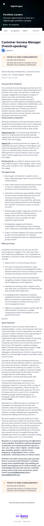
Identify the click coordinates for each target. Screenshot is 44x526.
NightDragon (17, 6)
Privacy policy (17, 521)
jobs (5, 31)
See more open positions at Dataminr (22, 502)
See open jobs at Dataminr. (16, 60)
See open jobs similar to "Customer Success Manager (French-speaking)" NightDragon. (22, 64)
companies (15, 31)
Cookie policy (26, 521)
